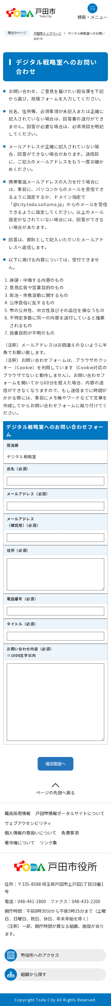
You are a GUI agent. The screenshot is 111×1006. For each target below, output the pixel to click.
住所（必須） (18, 550)
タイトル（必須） (22, 623)
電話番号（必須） (22, 598)
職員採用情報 (18, 813)
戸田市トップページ (47, 33)
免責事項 (70, 833)
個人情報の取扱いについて (30, 833)
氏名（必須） (18, 468)
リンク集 (48, 842)
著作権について (20, 842)
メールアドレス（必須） (28, 493)
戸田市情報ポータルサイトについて (70, 813)
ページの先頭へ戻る (55, 792)
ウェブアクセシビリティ (28, 823)
